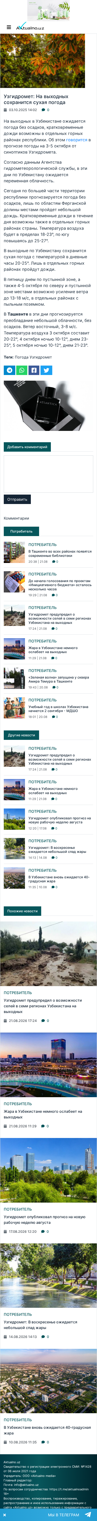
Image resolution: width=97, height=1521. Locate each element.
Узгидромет (41, 357)
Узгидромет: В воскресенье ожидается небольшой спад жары (57, 850)
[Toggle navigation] (9, 27)
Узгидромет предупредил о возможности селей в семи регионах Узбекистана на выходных (59, 618)
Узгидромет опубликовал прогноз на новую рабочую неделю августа (59, 820)
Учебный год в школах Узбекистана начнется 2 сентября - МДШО (58, 709)
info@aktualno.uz (26, 1485)
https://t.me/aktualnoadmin (69, 1489)
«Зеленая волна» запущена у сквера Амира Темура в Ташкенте (58, 679)
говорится (76, 139)
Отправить (17, 499)
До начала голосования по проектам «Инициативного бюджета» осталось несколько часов (60, 585)
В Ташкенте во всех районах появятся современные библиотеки (60, 553)
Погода (21, 357)
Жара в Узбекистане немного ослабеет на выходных (53, 650)
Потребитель (42, 544)
